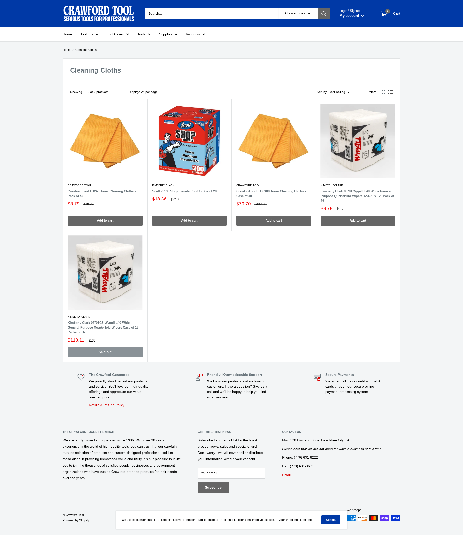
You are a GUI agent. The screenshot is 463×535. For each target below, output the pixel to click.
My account (350, 15)
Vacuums (193, 34)
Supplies (165, 34)
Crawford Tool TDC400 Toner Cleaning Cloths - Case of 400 (271, 193)
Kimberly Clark (163, 185)
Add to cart (105, 220)
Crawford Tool (80, 185)
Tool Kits (86, 34)
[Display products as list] (390, 92)
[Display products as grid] (383, 92)
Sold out (105, 352)
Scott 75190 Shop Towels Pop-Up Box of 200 (185, 191)
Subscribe (213, 487)
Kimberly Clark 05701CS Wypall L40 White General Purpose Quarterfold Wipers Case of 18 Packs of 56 (103, 327)
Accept (331, 520)
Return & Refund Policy (106, 405)
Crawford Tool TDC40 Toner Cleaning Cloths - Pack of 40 (102, 193)
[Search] (324, 13)
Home (67, 34)
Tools (141, 34)
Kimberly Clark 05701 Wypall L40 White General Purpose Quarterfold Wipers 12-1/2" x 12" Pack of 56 (357, 196)
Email (286, 475)
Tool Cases (115, 34)
